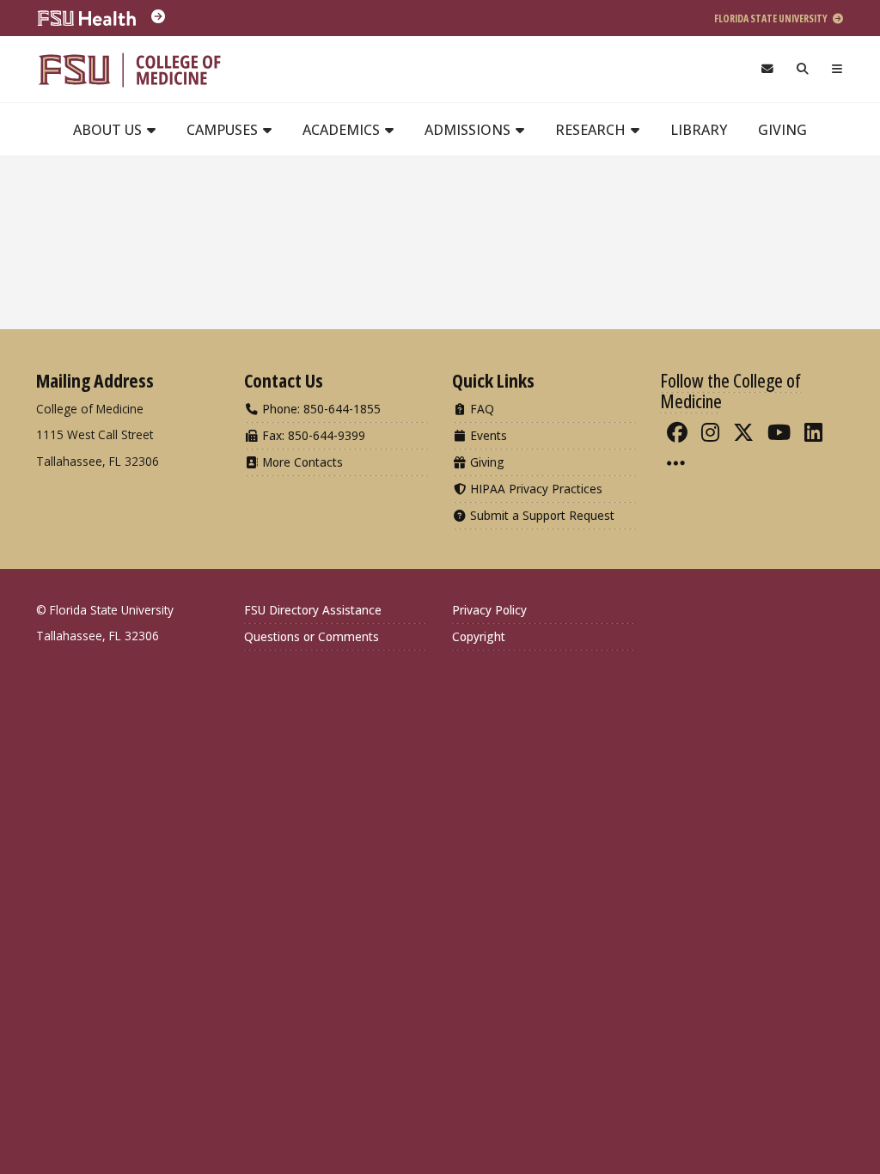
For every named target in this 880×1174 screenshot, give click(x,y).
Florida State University (771, 18)
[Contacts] (767, 69)
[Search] (803, 69)
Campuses (223, 129)
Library (698, 129)
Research (592, 129)
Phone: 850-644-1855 (320, 409)
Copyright (478, 636)
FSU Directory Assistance (313, 610)
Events (487, 435)
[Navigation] (837, 69)
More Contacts (301, 462)
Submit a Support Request (540, 515)
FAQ (480, 409)
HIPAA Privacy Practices (534, 488)
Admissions (469, 129)
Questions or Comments (311, 636)
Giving (782, 129)
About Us (109, 129)
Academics (342, 129)
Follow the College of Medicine (730, 390)
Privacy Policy (489, 610)
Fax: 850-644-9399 (312, 435)
